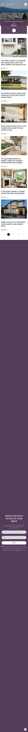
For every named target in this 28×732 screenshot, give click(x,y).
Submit (14, 542)
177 (19, 234)
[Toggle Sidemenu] (25, 4)
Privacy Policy (19, 550)
